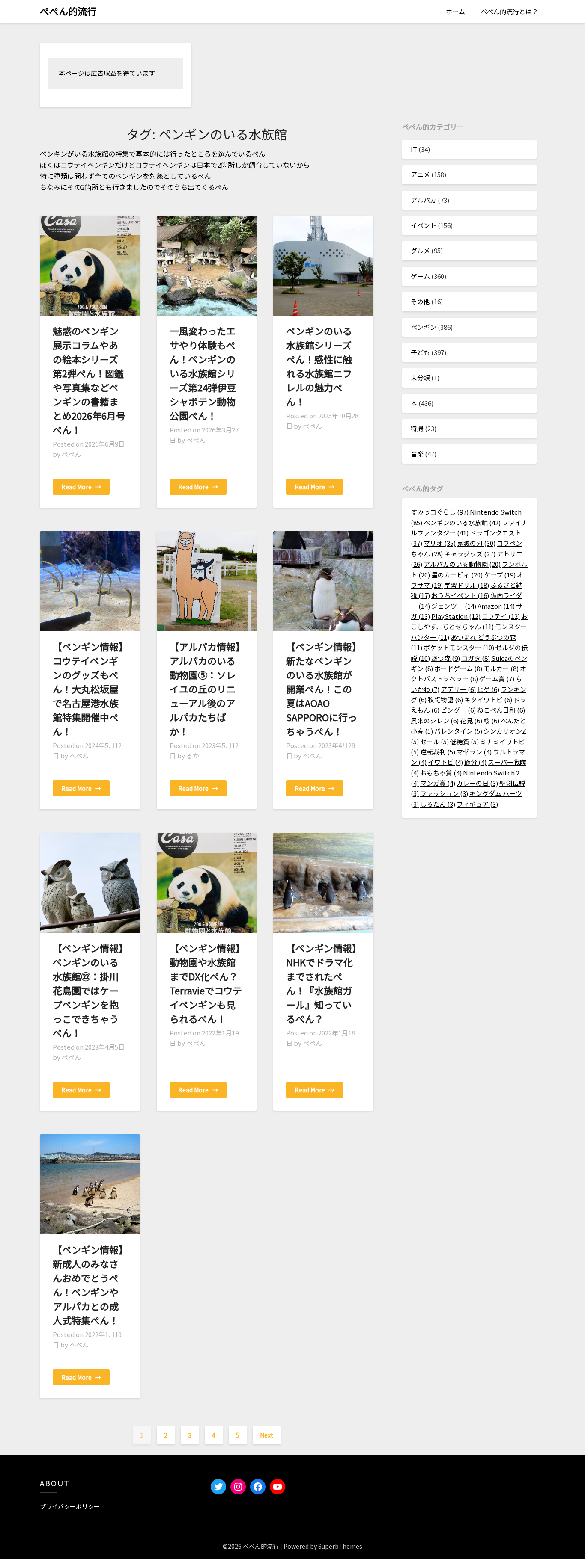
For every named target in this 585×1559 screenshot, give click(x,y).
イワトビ (445, 761)
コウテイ (501, 616)
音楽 (417, 453)
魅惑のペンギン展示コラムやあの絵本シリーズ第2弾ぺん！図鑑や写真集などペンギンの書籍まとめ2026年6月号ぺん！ (89, 380)
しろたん (437, 803)
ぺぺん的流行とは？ (509, 11)
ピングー (458, 709)
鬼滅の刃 (476, 542)
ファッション (444, 793)
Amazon (496, 605)
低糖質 (464, 741)
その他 (420, 301)
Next (266, 1435)
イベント (423, 225)
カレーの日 (477, 782)
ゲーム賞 (496, 678)
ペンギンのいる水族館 (462, 522)
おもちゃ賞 (441, 772)
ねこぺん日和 (501, 709)
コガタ (475, 658)
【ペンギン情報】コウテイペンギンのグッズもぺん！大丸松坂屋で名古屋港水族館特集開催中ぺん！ (88, 688)
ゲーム (420, 276)
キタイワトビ (488, 699)
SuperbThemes (340, 1546)
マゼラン (474, 751)
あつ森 (445, 658)
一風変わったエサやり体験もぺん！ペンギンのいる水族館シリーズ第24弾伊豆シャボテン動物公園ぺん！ (203, 373)
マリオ (440, 542)
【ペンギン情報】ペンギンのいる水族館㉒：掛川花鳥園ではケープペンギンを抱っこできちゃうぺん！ (88, 990)
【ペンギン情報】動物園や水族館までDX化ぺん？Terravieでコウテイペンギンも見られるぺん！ (206, 983)
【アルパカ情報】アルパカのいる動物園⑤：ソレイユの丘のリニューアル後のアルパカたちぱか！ (205, 688)
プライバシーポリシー (70, 1506)
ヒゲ (488, 689)
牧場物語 (445, 699)
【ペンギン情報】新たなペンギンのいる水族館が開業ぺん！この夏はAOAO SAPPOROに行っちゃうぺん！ (321, 688)
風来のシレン (435, 720)
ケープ (500, 574)
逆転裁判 (437, 751)
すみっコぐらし (440, 511)
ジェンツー (453, 605)
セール (434, 741)
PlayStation (456, 616)
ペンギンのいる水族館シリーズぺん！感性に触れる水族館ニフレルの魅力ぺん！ (319, 366)
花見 (471, 720)
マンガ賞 (437, 782)
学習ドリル (466, 584)
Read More (81, 486)
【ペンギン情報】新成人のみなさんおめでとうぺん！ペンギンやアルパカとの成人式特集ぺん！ (88, 1284)
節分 (475, 761)
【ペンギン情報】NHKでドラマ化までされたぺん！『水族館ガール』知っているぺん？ (321, 983)
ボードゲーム (458, 668)
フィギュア (477, 803)
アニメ (420, 174)
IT (414, 149)
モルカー (501, 668)
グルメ (420, 250)
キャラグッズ (469, 553)
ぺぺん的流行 (68, 11)
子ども (420, 352)
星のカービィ (457, 574)
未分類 (420, 377)
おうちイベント (460, 595)
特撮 (417, 428)
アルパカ (423, 199)
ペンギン (423, 326)
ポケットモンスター (459, 647)
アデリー (458, 689)
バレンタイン (458, 730)
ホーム (455, 11)
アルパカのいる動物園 (462, 563)
